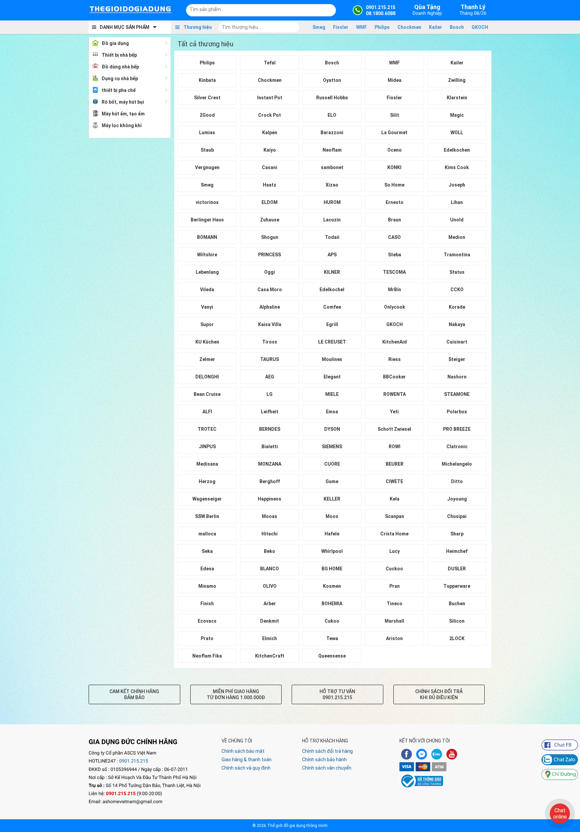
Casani (269, 167)
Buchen (457, 603)
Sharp (457, 533)
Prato (207, 638)
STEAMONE (457, 394)
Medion (456, 237)
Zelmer (207, 359)
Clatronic (457, 446)
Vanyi (207, 307)
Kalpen (269, 132)
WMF (361, 27)
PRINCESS (269, 254)
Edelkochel (332, 289)
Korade (457, 307)
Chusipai (457, 516)
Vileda (207, 289)
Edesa (207, 568)
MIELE (332, 394)
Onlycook (394, 307)
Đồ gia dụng (115, 43)
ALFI (207, 411)
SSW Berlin (207, 516)
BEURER (394, 464)
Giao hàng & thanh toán (247, 759)
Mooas (269, 516)
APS (332, 254)
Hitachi (269, 533)
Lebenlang (207, 272)
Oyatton (332, 80)
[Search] (326, 9)
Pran (394, 586)
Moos (332, 516)
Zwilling (457, 80)
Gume (332, 481)
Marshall (394, 621)
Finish (207, 603)
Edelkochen (457, 150)
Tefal (270, 62)
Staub (207, 150)
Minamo (207, 586)
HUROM (332, 202)
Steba (394, 254)
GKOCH (480, 27)
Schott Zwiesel (394, 429)
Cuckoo (394, 568)
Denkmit (269, 621)
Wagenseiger (207, 499)
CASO (394, 237)
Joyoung (457, 499)
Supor (207, 324)
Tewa (332, 638)
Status (457, 272)
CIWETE (394, 481)
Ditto (457, 481)
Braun (394, 219)
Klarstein (457, 97)
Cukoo (332, 621)
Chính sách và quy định (246, 768)
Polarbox (457, 411)
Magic (457, 115)
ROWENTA (394, 394)
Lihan (457, 202)
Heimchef (457, 551)
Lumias (207, 132)
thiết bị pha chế (119, 90)
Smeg (318, 27)
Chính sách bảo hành (324, 759)
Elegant (332, 376)
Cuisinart (456, 342)
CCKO (457, 289)
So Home (394, 185)
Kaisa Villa (269, 324)
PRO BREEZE (457, 429)
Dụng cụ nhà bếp (120, 78)
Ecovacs (207, 621)
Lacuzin (332, 219)
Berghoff (269, 481)
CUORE (332, 464)
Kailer (435, 27)
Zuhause (269, 219)
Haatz (269, 185)
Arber (269, 603)
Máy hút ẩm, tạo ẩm (123, 113)
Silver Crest (207, 97)
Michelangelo (457, 464)
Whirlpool (332, 551)
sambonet (332, 167)
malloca (207, 533)
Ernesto (394, 202)
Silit (394, 115)
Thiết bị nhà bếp (119, 55)
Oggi (269, 272)
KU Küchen (207, 342)
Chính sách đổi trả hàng (327, 751)
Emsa (332, 411)
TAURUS (269, 359)
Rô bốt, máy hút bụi (123, 102)
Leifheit (269, 411)
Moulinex (332, 359)
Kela (394, 499)
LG (270, 394)
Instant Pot (269, 97)
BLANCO (269, 568)
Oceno (394, 150)
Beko (269, 551)
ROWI (394, 446)
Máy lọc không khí (122, 125)
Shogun (269, 237)
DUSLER (457, 568)
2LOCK (457, 638)
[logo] (131, 10)
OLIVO (270, 586)
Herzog (207, 481)
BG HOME (332, 568)
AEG (269, 376)
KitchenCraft (269, 656)
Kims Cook (457, 167)
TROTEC (207, 429)
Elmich (269, 638)
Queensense (332, 656)
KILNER (332, 272)
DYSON (332, 429)
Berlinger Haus (207, 219)
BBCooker (394, 376)
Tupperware (456, 586)
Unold (457, 219)
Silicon (457, 621)
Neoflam (332, 150)
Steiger (456, 359)
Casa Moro (269, 289)
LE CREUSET (332, 342)
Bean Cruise (207, 394)
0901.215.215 (133, 761)
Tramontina (457, 254)
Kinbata (207, 80)
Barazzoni (332, 132)
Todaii (332, 237)
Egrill (332, 324)
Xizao (332, 185)
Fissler (340, 27)
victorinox (207, 202)
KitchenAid (394, 342)
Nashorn (457, 376)
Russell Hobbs (332, 97)
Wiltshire (207, 254)
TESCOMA (394, 272)
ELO (332, 115)
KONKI (394, 167)
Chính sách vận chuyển (326, 768)
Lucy (394, 551)
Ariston (394, 638)
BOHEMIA (332, 603)
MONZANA (269, 464)
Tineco (394, 603)
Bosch (457, 27)
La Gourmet (394, 132)
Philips (382, 27)
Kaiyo (269, 150)
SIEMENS (332, 446)
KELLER (332, 499)
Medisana (207, 464)
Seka (207, 551)
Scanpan (394, 516)
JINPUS (207, 446)
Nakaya (457, 324)
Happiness (269, 499)
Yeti (394, 411)
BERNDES (269, 429)
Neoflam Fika (207, 656)
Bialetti (269, 446)
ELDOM (269, 202)
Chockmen (409, 27)
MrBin (394, 289)
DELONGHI (207, 376)
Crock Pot (269, 115)
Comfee (332, 307)
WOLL (456, 132)
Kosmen (332, 586)
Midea (394, 80)
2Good (207, 115)
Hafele (332, 533)
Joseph (456, 185)
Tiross (269, 342)
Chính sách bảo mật (243, 751)
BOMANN (207, 237)
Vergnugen (207, 167)
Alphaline (269, 307)
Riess (394, 359)
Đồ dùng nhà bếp (120, 66)
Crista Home (394, 533)
